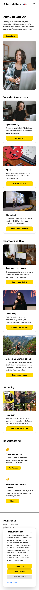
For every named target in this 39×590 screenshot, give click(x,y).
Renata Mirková (13, 4)
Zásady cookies (12, 583)
